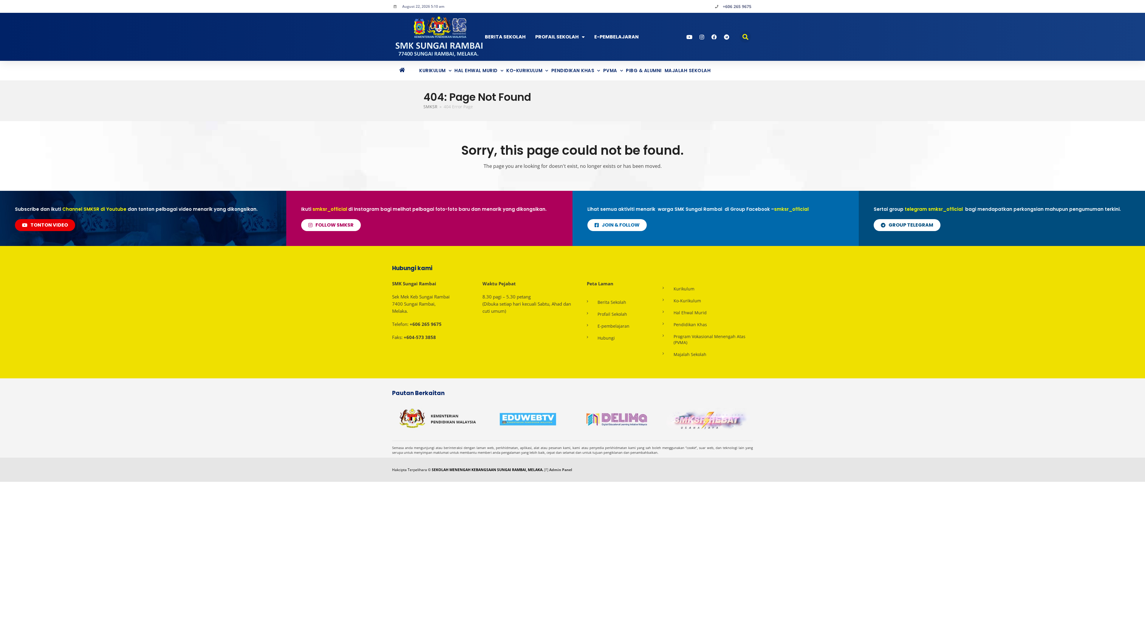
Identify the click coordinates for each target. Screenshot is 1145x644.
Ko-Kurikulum (524, 70)
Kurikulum (432, 70)
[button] (745, 37)
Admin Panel (560, 469)
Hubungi (606, 338)
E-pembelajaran (613, 326)
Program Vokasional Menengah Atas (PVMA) (709, 339)
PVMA (610, 70)
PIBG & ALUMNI (644, 70)
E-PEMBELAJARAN (616, 36)
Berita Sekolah (505, 36)
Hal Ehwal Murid (476, 70)
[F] (546, 469)
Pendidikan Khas (573, 70)
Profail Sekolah (557, 36)
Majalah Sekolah (688, 70)
